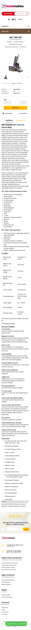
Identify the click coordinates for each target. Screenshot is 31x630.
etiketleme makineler (7, 506)
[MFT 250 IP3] (15, 63)
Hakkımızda (5, 607)
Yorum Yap (19, 83)
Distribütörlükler (6, 595)
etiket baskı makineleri (20, 506)
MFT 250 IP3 (23, 47)
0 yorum (13, 83)
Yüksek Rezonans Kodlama (9, 569)
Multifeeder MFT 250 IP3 (12, 503)
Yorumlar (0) (20, 120)
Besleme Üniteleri (18, 42)
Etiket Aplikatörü (6, 582)
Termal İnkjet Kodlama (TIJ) (9, 565)
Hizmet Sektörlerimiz (7, 597)
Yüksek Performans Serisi (11, 47)
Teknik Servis (5, 612)
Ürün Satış (4, 614)
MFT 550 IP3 (23, 501)
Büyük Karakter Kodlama (8, 567)
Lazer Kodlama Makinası (8, 580)
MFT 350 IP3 (17, 501)
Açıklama (9, 120)
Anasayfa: (9, 42)
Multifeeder (16, 89)
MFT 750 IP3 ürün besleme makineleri (16, 504)
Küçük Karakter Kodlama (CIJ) (10, 563)
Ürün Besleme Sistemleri (15, 44)
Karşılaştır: (24, 113)
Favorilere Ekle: (8, 113)
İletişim (3, 610)
